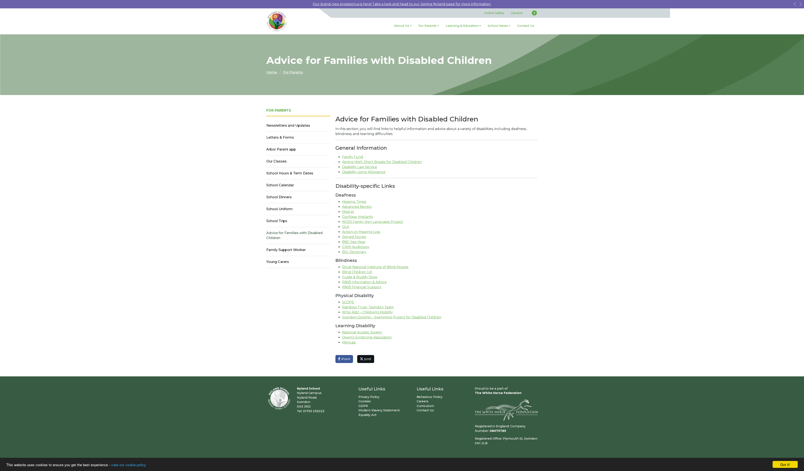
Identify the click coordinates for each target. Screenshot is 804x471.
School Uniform (279, 209)
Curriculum (425, 406)
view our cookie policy (128, 464)
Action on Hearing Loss (361, 232)
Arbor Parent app (281, 149)
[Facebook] (534, 12)
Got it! (785, 464)
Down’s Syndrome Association (367, 337)
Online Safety (494, 13)
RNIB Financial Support (361, 287)
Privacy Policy (368, 397)
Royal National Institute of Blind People (375, 267)
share (345, 359)
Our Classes (276, 161)
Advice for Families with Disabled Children (294, 235)
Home (271, 72)
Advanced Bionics (356, 207)
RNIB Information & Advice (364, 282)
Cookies (364, 401)
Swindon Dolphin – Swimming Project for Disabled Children (391, 317)
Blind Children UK (357, 272)
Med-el (348, 212)
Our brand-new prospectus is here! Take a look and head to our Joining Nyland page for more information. (402, 4)
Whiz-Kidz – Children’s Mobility (367, 312)
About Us (401, 26)
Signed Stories (354, 237)
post (367, 359)
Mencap (349, 342)
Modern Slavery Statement (379, 410)
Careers (517, 13)
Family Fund (352, 157)
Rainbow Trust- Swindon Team (368, 307)
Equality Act (367, 415)
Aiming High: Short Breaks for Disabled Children (382, 162)
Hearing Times (354, 202)
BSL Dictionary (354, 252)
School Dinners (279, 197)
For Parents (427, 26)
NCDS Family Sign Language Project (372, 222)
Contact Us (525, 26)
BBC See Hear (354, 242)
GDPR (363, 406)
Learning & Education (462, 26)
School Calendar (280, 185)
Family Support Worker (286, 250)
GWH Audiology (355, 247)
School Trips (276, 221)
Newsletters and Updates (288, 125)
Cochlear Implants (357, 217)
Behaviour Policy (429, 397)
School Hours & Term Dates (289, 173)
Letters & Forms (280, 137)
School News (498, 26)
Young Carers (277, 262)
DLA (345, 227)
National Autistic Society (362, 332)
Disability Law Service (359, 167)
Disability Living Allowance (363, 172)
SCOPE (348, 302)
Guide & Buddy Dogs (359, 277)
